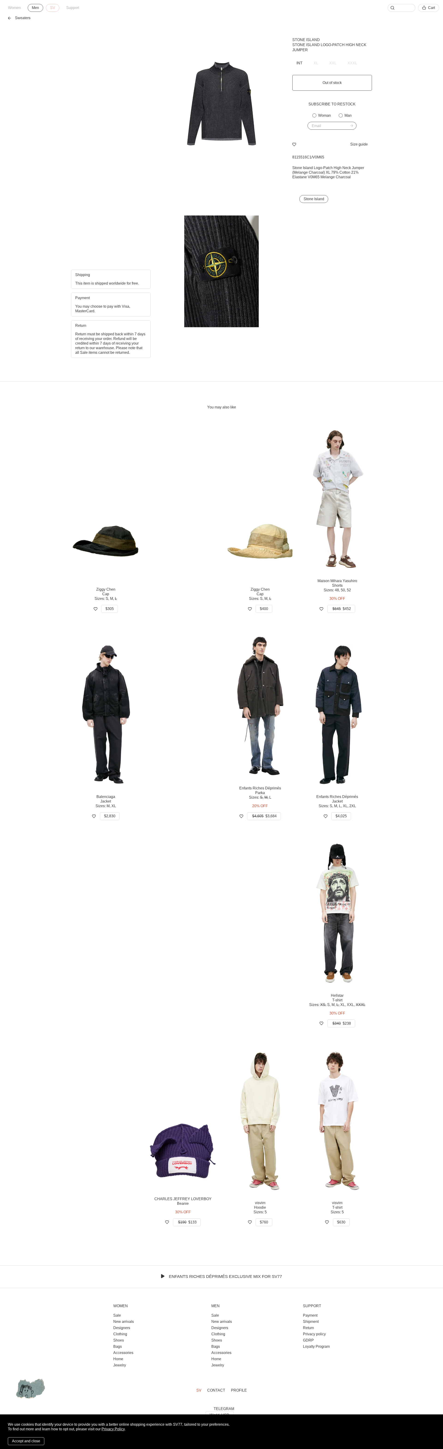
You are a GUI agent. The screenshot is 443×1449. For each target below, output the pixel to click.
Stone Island (306, 40)
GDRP (308, 1340)
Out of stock (332, 83)
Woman (324, 115)
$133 (187, 1222)
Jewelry (119, 1365)
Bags (117, 1346)
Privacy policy (314, 1334)
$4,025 (341, 816)
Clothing (120, 1334)
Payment (310, 1315)
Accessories (123, 1353)
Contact (216, 1390)
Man (348, 115)
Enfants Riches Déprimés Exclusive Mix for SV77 (225, 1276)
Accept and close (26, 1441)
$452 (341, 609)
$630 (341, 1222)
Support (72, 8)
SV (52, 8)
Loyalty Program (316, 1346)
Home (118, 1359)
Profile (239, 1390)
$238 (341, 1023)
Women (14, 8)
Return (308, 1328)
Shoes (118, 1340)
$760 (264, 1222)
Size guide (359, 144)
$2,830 (109, 816)
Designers (121, 1328)
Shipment (311, 1322)
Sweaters (22, 18)
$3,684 (264, 816)
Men (35, 8)
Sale (117, 1315)
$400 (264, 609)
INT (299, 63)
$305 (109, 609)
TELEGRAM (224, 1409)
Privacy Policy (113, 1429)
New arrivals (123, 1322)
